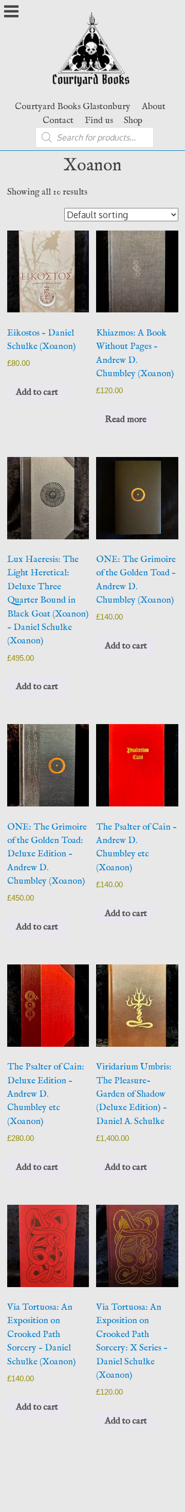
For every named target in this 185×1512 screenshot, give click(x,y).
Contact (58, 120)
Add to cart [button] (37, 392)
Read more (125, 419)
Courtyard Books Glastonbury (73, 106)
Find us (99, 120)
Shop (133, 120)
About (153, 106)
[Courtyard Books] (92, 89)
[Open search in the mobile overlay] (94, 137)
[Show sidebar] (11, 12)
